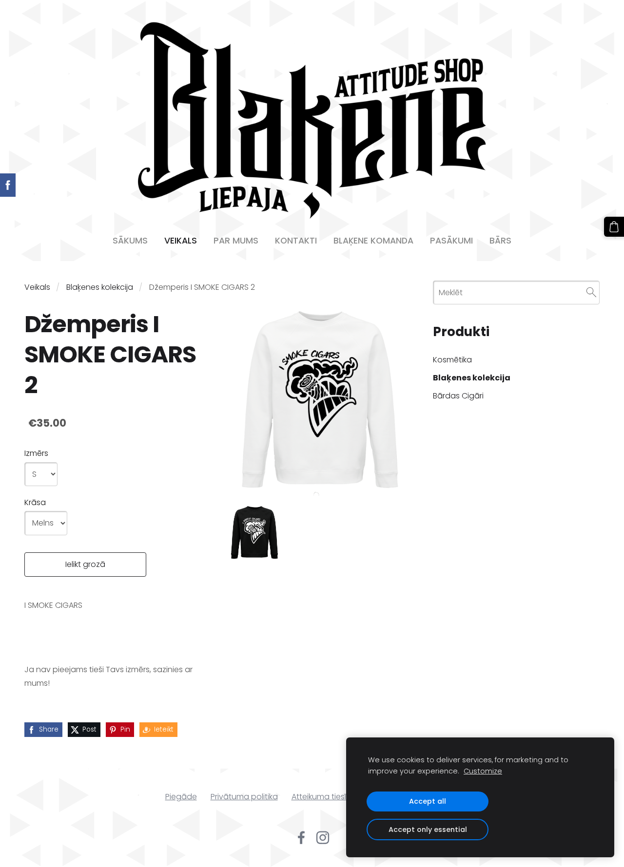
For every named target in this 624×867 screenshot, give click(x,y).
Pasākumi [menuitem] (451, 240)
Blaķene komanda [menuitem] (373, 240)
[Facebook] (301, 837)
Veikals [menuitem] (180, 240)
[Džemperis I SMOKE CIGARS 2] (254, 533)
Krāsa (35, 502)
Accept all (427, 801)
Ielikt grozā (85, 564)
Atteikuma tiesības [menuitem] (326, 796)
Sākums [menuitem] (130, 240)
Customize (483, 771)
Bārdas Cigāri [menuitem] (458, 395)
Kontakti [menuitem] (296, 240)
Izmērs (36, 453)
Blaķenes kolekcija (99, 287)
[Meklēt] (591, 292)
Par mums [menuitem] (236, 240)
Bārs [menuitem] (500, 240)
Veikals (37, 287)
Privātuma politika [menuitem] (244, 796)
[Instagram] (322, 837)
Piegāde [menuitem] (181, 796)
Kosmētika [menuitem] (452, 359)
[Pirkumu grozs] (614, 227)
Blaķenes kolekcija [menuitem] (471, 377)
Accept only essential (428, 829)
